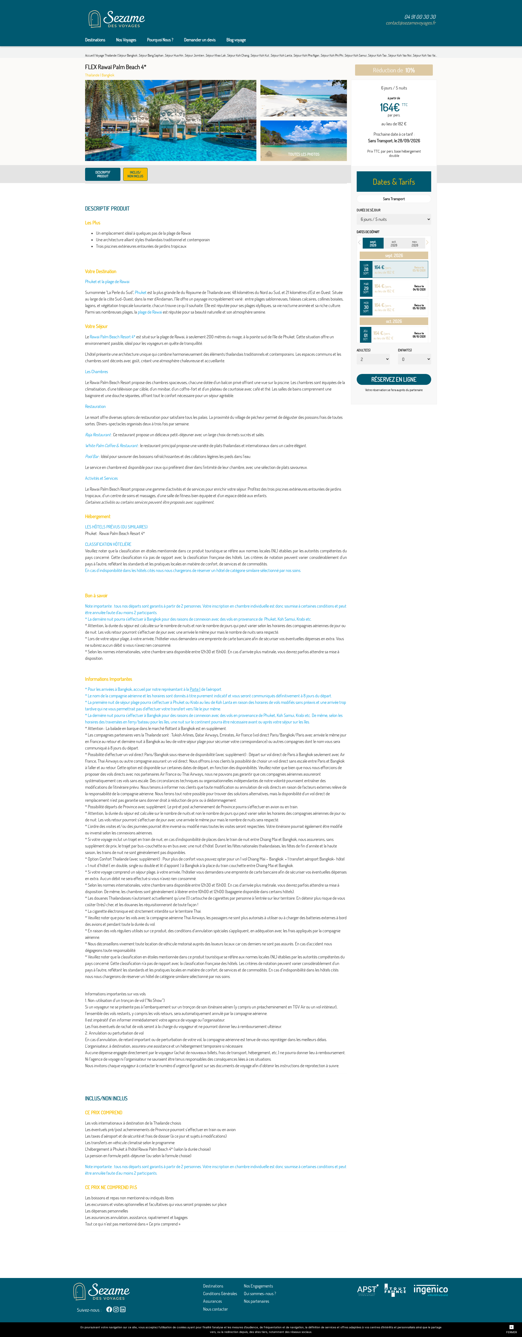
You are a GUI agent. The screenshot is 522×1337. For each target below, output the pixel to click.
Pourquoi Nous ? (160, 39)
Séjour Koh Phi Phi (332, 55)
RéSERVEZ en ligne (394, 379)
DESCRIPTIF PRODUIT (102, 174)
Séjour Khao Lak (216, 55)
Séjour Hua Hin (174, 55)
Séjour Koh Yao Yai (424, 55)
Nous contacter (215, 1309)
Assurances (212, 1301)
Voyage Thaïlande (106, 55)
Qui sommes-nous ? (260, 1293)
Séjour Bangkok (128, 55)
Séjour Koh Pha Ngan (307, 55)
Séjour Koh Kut (260, 55)
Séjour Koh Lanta (282, 55)
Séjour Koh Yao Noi (400, 55)
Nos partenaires (256, 1301)
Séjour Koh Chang (238, 55)
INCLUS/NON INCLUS (135, 174)
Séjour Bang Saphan (151, 55)
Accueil (89, 55)
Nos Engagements (258, 1285)
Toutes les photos (303, 154)
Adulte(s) (364, 350)
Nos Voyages (126, 39)
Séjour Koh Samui (356, 55)
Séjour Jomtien (195, 55)
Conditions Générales (220, 1293)
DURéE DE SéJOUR (368, 210)
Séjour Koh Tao (377, 55)
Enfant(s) (405, 350)
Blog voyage (236, 39)
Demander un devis (200, 39)
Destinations (95, 39)
